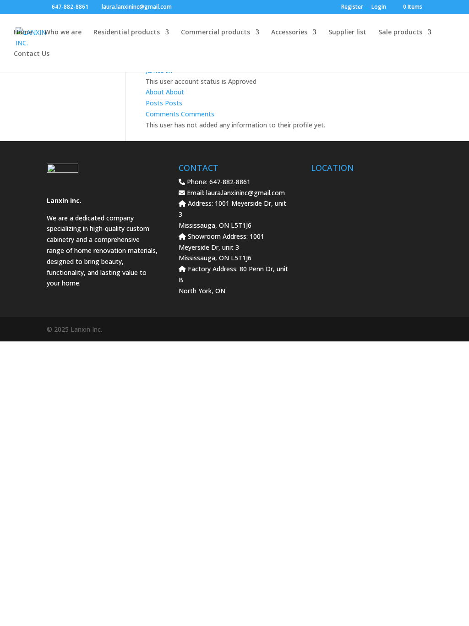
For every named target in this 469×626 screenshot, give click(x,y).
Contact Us (31, 54)
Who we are (63, 32)
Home (23, 32)
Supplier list (347, 32)
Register (352, 7)
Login (378, 7)
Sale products (400, 32)
